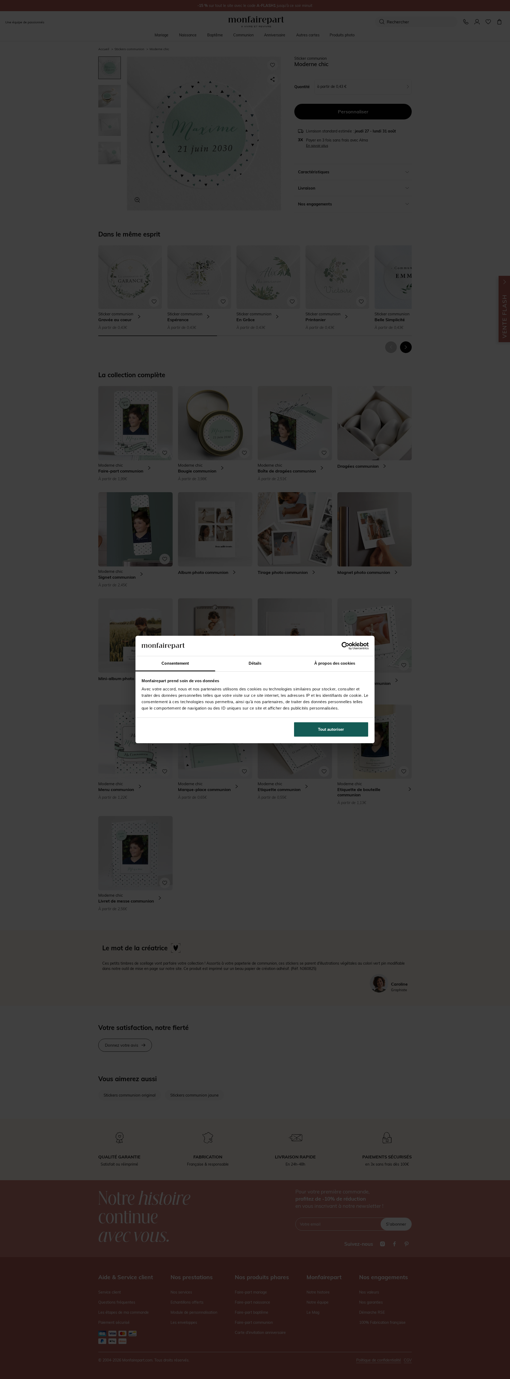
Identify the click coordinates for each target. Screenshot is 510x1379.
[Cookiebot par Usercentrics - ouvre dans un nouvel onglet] (345, 646)
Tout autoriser (331, 729)
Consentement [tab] (175, 663)
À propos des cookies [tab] (334, 663)
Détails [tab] (255, 663)
